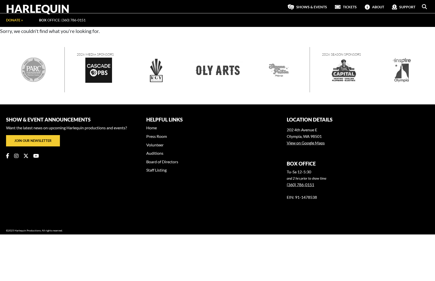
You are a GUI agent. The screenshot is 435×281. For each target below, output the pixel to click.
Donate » (14, 20)
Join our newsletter (33, 141)
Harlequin (37, 8)
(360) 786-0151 (300, 184)
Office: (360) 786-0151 (62, 20)
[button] (424, 6)
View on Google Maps (306, 142)
